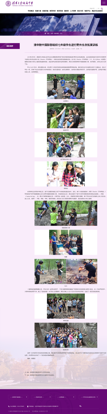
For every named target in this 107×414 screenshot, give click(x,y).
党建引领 (38, 11)
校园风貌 (45, 11)
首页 (52, 33)
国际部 (66, 11)
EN (98, 8)
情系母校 (60, 11)
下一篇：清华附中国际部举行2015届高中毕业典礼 (39, 375)
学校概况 (31, 11)
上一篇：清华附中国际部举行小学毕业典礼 (37, 372)
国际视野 (56, 33)
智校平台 (88, 11)
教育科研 (53, 11)
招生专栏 (80, 11)
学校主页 (92, 8)
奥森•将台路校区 (97, 11)
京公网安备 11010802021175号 (40, 411)
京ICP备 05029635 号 (24, 411)
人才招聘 (73, 11)
